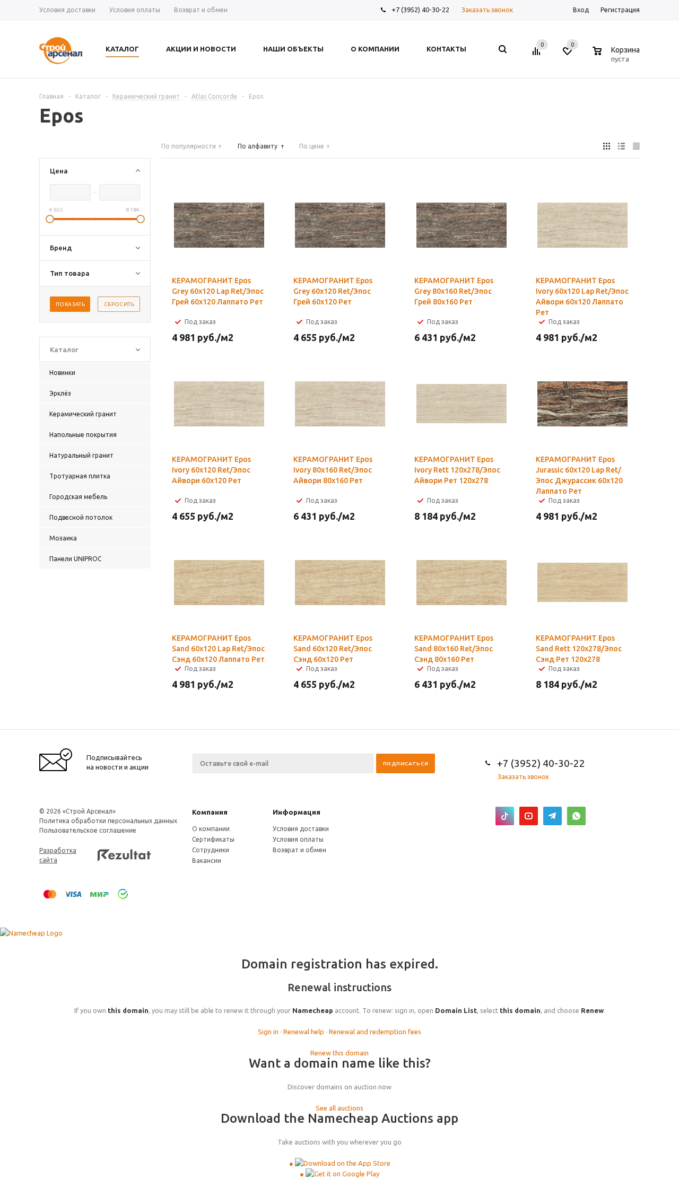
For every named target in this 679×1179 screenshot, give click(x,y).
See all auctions (339, 1108)
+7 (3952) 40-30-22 (420, 9)
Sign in (268, 1031)
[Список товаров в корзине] (617, 57)
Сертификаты (213, 839)
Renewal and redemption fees (375, 1031)
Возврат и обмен (299, 849)
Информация (296, 812)
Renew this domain (339, 1052)
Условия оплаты (298, 839)
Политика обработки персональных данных (108, 820)
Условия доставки (301, 828)
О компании (211, 828)
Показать (70, 304)
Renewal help (303, 1031)
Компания (210, 812)
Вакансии (206, 860)
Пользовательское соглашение (87, 830)
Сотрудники (210, 849)
